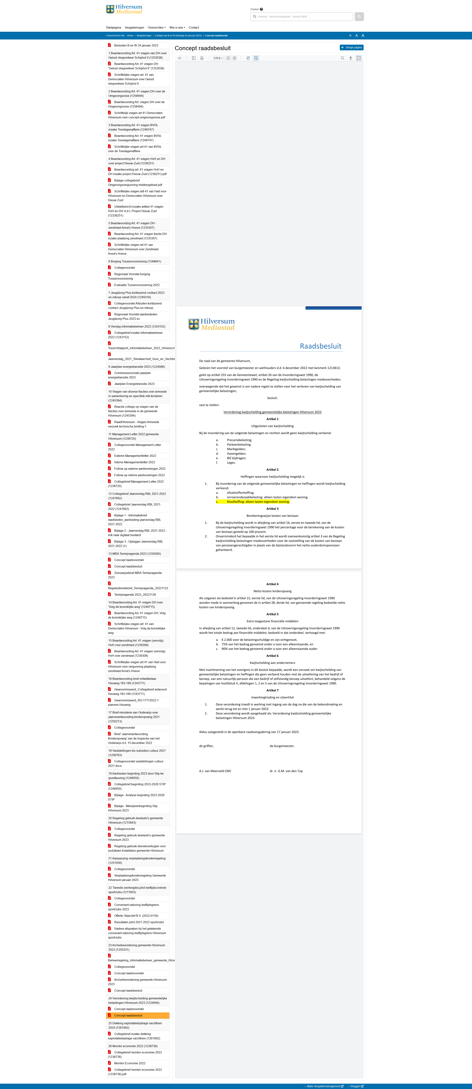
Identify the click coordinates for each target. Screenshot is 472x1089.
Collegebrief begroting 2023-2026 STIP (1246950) (137, 786)
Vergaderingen (134, 27)
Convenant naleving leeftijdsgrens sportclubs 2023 (133, 907)
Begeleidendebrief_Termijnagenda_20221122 (138, 588)
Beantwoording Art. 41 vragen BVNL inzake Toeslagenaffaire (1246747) (135, 138)
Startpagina (113, 27)
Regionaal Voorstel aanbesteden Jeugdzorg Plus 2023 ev (132, 316)
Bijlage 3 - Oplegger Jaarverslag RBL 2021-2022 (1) (135, 544)
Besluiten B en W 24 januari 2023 (136, 45)
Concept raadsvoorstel (129, 560)
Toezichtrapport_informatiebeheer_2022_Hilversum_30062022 (138, 348)
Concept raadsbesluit (128, 566)
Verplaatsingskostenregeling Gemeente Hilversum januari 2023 (137, 878)
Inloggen (355, 1086)
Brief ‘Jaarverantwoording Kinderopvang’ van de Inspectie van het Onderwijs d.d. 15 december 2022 (133, 739)
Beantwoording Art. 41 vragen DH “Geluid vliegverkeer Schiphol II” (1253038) (136, 66)
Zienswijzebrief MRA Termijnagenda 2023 (135, 575)
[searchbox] (301, 16)
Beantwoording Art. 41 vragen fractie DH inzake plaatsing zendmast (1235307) (137, 236)
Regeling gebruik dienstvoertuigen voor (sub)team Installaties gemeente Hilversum (137, 848)
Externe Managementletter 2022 (135, 455)
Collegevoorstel (124, 267)
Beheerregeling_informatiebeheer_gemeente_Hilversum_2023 (138, 960)
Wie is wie (176, 27)
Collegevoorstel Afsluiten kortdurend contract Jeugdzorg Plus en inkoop (135, 305)
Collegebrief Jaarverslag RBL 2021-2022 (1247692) (134, 506)
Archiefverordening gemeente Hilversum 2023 (137, 982)
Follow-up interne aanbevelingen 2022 (139, 475)
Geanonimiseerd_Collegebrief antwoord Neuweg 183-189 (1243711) (137, 691)
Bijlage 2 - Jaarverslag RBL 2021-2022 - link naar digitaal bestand (137, 533)
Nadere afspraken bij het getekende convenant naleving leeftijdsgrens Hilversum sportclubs (137, 933)
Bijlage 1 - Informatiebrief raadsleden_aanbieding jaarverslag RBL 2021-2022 (134, 520)
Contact (194, 27)
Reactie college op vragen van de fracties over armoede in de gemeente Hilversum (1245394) (133, 411)
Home (130, 35)
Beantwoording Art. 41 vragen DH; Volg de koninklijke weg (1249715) (137, 615)
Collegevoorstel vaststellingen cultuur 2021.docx (135, 763)
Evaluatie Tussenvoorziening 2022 (137, 285)
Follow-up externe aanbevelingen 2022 (140, 468)
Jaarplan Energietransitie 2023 (134, 383)
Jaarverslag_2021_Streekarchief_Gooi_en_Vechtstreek (138, 359)
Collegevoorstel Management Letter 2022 (134, 447)
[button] (359, 16)
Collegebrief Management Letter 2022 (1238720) (136, 484)
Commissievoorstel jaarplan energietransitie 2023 (129, 375)
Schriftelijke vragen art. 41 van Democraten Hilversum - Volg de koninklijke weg (136, 628)
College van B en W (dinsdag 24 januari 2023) (178, 35)
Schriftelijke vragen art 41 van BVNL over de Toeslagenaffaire (135, 149)
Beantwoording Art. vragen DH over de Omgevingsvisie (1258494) (136, 104)
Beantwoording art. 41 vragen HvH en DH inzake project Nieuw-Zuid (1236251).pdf (137, 172)
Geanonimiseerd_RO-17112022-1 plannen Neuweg (133, 702)
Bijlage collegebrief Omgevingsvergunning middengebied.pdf (135, 182)
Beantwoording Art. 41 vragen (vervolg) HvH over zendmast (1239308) (136, 653)
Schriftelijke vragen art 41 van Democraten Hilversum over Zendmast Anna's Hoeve (133, 249)
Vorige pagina (353, 47)
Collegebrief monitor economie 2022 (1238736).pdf (135, 1072)
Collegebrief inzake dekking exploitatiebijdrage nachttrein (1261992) (134, 1036)
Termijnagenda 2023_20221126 (135, 594)
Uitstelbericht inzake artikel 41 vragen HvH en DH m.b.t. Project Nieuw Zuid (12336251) (135, 211)
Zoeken (254, 9)
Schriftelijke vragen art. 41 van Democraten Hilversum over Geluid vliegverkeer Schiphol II (131, 79)
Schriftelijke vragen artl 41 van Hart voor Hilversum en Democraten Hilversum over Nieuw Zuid (137, 196)
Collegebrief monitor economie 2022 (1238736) (135, 1054)
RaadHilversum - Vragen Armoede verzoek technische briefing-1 (133, 424)
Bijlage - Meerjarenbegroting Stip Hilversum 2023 (132, 808)
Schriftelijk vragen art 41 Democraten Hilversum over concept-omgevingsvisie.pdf (136, 115)
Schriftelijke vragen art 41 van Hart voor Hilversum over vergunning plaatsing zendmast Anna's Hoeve (137, 667)
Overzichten (156, 27)
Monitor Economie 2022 (129, 1063)
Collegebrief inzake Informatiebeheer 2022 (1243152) (135, 335)
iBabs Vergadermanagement (323, 1086)
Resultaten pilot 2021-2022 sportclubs (139, 922)
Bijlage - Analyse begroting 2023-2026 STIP (136, 797)
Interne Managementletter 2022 (134, 462)
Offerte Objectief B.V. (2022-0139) (136, 915)
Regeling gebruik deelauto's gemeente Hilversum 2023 (136, 837)
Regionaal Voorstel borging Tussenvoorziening (129, 276)
